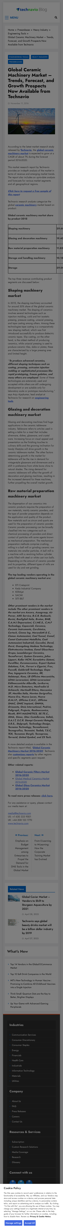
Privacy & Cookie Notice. (40, 1216)
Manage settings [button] (13, 1222)
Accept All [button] (30, 1222)
